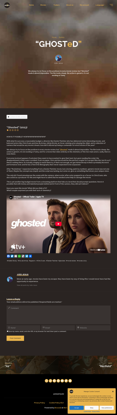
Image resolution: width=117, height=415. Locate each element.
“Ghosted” (63, 150)
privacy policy (62, 258)
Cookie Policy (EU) (56, 403)
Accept (76, 408)
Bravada (57, 408)
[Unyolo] (7, 5)
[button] (113, 391)
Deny (91, 408)
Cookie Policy (87, 411)
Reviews (61, 37)
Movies (54, 37)
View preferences (107, 408)
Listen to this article (18, 117)
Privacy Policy (96, 411)
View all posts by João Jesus (27, 285)
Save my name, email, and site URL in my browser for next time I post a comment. (37, 331)
